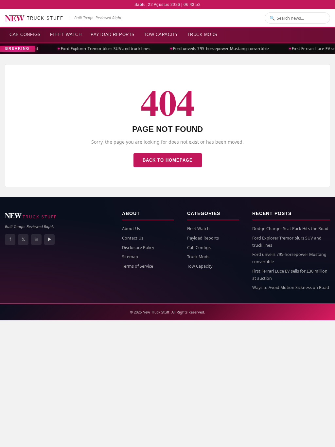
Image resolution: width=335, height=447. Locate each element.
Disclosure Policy (138, 247)
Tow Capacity (161, 34)
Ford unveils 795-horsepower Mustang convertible (219, 48)
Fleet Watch (66, 34)
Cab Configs (25, 34)
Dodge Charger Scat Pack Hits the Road (290, 228)
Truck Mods (202, 34)
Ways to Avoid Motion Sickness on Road (290, 287)
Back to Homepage (168, 160)
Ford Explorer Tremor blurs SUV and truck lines (104, 48)
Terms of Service (137, 266)
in (36, 239)
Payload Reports (113, 34)
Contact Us (132, 238)
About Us (131, 228)
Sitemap (130, 256)
